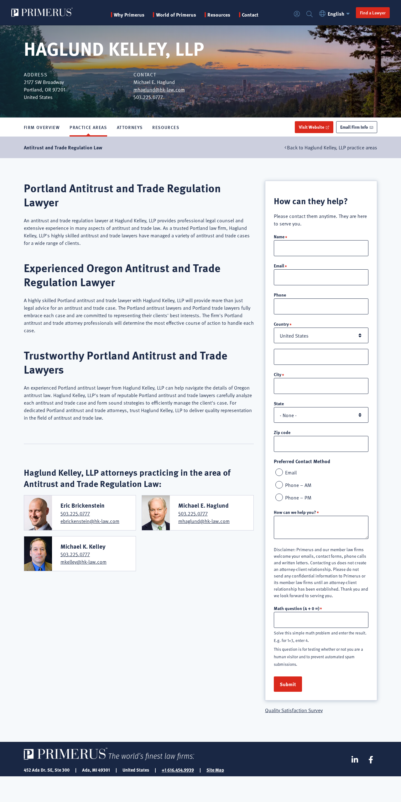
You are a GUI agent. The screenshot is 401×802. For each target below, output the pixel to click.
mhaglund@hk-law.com (159, 89)
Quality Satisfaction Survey (294, 709)
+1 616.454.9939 (178, 770)
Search (309, 14)
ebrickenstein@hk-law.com (89, 520)
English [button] (336, 13)
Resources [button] (218, 14)
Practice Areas (88, 127)
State (279, 403)
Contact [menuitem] (250, 14)
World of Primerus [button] (176, 14)
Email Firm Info (354, 127)
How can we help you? (295, 512)
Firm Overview (42, 127)
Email (279, 265)
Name (279, 236)
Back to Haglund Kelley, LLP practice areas (332, 147)
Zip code (282, 432)
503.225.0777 (75, 513)
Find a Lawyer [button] (373, 12)
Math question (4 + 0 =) (296, 608)
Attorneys (130, 127)
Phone (280, 295)
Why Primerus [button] (129, 14)
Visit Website (311, 127)
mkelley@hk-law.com (83, 561)
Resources (165, 127)
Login (297, 14)
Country (281, 324)
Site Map (215, 770)
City (277, 374)
